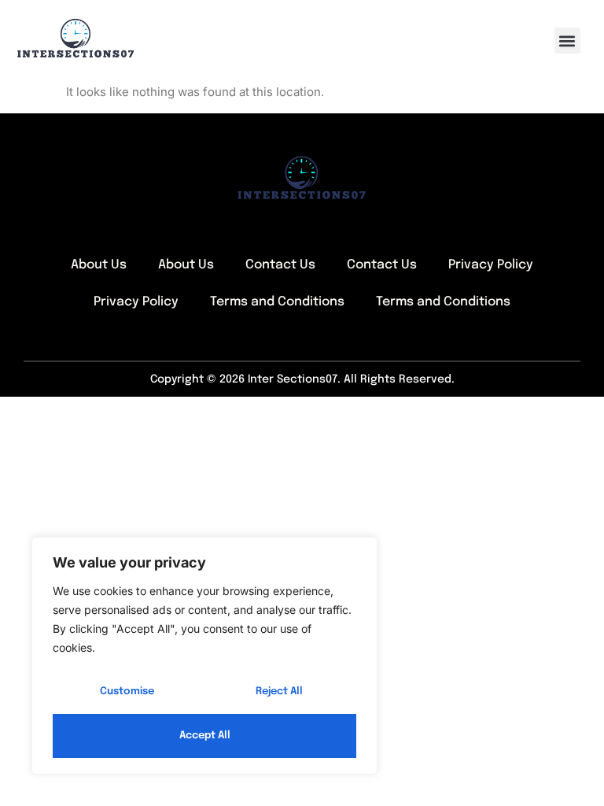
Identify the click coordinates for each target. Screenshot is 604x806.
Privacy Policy (490, 265)
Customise (127, 691)
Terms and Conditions (277, 302)
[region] (204, 656)
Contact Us (280, 265)
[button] (567, 41)
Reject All (279, 691)
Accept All (204, 735)
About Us (99, 265)
